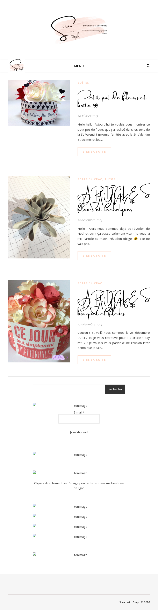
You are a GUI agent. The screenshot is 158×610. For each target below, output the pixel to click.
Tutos (110, 179)
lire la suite (94, 151)
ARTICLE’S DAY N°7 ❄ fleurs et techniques (114, 199)
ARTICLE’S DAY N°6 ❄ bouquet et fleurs (114, 304)
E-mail (79, 412)
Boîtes (83, 83)
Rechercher (115, 389)
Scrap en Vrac (90, 179)
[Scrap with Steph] (79, 30)
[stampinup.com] (79, 454)
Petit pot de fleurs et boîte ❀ (112, 99)
